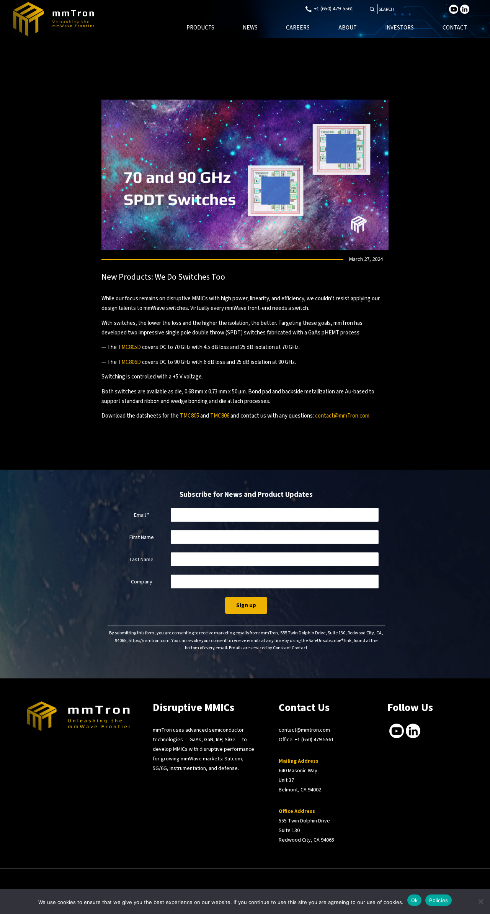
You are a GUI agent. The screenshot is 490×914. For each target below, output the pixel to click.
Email (141, 515)
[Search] (372, 9)
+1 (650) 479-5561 (314, 740)
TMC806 (219, 416)
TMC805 (189, 416)
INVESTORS (399, 27)
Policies (438, 900)
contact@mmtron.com (304, 730)
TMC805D (129, 347)
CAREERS (298, 27)
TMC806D (129, 362)
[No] (480, 901)
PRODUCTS (200, 27)
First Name (141, 537)
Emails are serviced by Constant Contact (268, 648)
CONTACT (455, 27)
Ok (414, 900)
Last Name (142, 559)
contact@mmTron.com (342, 416)
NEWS (250, 27)
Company (141, 582)
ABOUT (347, 27)
